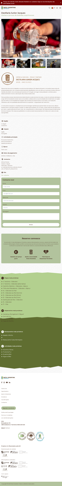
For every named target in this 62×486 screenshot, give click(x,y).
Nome (4, 183)
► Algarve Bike (6, 356)
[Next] (57, 38)
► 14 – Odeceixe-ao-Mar (9, 290)
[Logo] (8, 7)
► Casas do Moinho (7, 321)
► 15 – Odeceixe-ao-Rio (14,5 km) (11, 293)
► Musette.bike (6, 354)
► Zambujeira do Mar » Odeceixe (12, 299)
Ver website (5, 175)
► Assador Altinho (7, 335)
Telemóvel (5, 197)
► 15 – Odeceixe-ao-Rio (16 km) (11, 295)
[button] (49, 8)
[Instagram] (4, 382)
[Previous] (4, 38)
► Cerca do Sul (6, 316)
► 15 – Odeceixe (6, 302)
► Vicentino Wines (7, 349)
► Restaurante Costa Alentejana (11, 340)
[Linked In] (9, 382)
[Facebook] (1, 382)
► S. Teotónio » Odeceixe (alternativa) (13, 284)
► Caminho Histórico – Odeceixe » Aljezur (14, 286)
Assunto (5, 204)
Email (4, 190)
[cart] (57, 8)
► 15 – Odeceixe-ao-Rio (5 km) (10, 297)
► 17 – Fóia (4, 304)
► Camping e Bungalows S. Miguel (12, 314)
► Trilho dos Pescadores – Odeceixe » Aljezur (15, 288)
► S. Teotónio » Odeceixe (9, 281)
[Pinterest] (7, 382)
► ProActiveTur (6, 352)
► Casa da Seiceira (7, 318)
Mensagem (6, 211)
